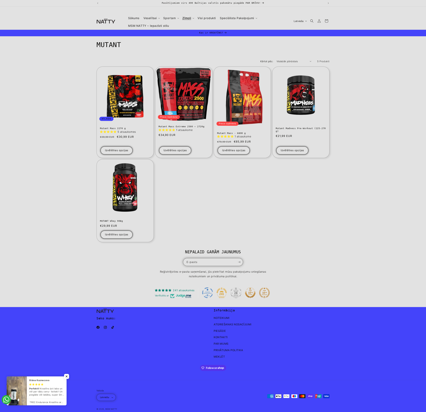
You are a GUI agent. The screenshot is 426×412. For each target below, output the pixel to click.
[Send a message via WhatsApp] (6, 399)
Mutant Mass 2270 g (113, 128)
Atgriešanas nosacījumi (232, 324)
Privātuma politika (228, 350)
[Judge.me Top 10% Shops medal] (250, 292)
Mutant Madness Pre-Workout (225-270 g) (301, 129)
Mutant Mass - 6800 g (231, 133)
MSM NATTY (111, 409)
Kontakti (221, 337)
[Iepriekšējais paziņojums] (97, 3)
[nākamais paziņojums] (328, 3)
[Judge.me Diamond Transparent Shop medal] (207, 292)
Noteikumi (221, 318)
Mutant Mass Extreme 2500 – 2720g (181, 126)
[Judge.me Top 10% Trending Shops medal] (264, 292)
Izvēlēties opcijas (116, 150)
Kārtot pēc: (266, 61)
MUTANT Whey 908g (111, 221)
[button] (151, 18)
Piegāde (220, 330)
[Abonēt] (239, 262)
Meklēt (219, 356)
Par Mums (221, 343)
